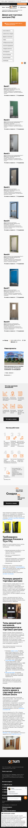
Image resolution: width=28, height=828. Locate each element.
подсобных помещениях (18, 518)
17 (23, 340)
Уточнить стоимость (9, 95)
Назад (7, 372)
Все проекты (7, 375)
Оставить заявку (11, 419)
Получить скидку (11, 503)
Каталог (8, 7)
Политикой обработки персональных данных (15, 826)
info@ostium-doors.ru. (16, 734)
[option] (14, 360)
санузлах (10, 518)
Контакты (23, 7)
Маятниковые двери (10, 672)
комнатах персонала (7, 519)
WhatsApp (5, 732)
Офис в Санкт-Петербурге (9, 810)
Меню (3, 7)
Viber (9, 732)
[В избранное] (16, 95)
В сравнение (20, 95)
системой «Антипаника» (8, 573)
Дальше (13, 342)
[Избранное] (18, 7)
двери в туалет (14, 650)
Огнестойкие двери (10, 660)
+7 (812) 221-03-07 (7, 787)
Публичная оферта (7, 807)
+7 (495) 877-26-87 (7, 784)
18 (24, 340)
